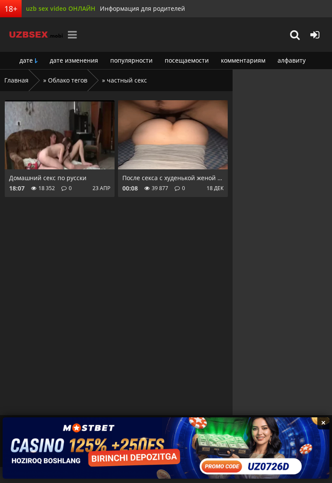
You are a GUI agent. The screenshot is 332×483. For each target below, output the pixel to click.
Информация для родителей (142, 8)
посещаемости (187, 60)
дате (26, 60)
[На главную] (32, 34)
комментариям (243, 60)
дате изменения (74, 60)
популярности (131, 60)
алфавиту (292, 60)
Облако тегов (67, 80)
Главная (16, 80)
